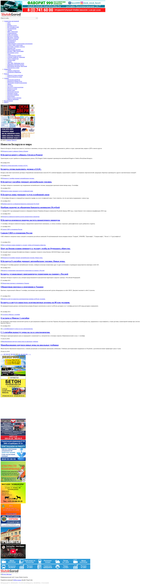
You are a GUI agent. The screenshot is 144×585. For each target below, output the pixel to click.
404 (26, 354)
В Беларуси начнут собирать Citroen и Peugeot (22, 155)
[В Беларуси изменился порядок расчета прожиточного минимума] (20, 216)
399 (14, 354)
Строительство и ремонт (14, 55)
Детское (9, 30)
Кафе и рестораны (12, 34)
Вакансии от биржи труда (14, 81)
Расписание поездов (13, 91)
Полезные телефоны (13, 94)
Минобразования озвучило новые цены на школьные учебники (30, 345)
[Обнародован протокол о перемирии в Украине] (15, 283)
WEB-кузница (17, 580)
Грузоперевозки (11, 28)
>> (30, 354)
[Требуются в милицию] (11, 543)
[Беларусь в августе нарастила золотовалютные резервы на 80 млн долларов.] (23, 299)
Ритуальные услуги (12, 52)
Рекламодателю (8, 101)
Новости (6, 73)
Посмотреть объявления (14, 72)
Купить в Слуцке (12, 88)
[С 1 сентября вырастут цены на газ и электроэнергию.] (17, 328)
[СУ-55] (13, 460)
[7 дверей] (18, 115)
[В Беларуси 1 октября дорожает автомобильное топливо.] (17, 178)
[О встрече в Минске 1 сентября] (10, 314)
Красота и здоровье (12, 36)
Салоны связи (11, 60)
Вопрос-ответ (11, 90)
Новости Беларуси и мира (14, 76)
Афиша (9, 84)
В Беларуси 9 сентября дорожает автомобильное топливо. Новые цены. (33, 261)
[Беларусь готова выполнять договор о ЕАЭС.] (14, 165)
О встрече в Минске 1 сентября (15, 318)
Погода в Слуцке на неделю (15, 87)
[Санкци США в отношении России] (11, 229)
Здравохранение (12, 33)
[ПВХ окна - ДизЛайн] (18, 127)
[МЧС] (11, 514)
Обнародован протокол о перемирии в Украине (22, 287)
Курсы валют (11, 96)
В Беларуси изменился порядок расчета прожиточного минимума (30, 220)
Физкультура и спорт (13, 67)
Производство (11, 48)
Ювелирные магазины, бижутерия (17, 66)
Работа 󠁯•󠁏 (6, 102)
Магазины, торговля (13, 37)
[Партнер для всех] (13, 418)
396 (7, 354)
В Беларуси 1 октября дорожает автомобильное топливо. (26, 182)
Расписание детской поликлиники (17, 82)
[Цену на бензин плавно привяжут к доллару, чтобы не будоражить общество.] (23, 245)
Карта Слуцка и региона (14, 98)
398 (12, 354)
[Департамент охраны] (11, 526)
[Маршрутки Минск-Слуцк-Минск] (13, 375)
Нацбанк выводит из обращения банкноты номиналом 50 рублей (30, 207)
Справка (6, 78)
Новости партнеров (12, 99)
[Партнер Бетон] (13, 439)
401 (19, 354)
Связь (9, 54)
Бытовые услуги (12, 25)
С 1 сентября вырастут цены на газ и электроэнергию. (25, 332)
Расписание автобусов (13, 79)
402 (22, 354)
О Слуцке (10, 85)
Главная (8, 140)
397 (9, 354)
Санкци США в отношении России (16, 233)
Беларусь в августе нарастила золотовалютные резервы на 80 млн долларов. (35, 302)
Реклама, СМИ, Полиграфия (15, 51)
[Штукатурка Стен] (13, 481)
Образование (11, 42)
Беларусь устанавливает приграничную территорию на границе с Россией (34, 274)
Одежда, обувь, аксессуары (15, 45)
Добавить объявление (13, 70)
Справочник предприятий (11, 21)
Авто (8, 22)
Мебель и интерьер (12, 39)
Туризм (9, 61)
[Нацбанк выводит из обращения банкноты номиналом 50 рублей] (20, 204)
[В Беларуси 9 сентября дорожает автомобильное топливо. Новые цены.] (22, 257)
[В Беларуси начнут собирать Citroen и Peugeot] (14, 151)
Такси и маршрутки (13, 58)
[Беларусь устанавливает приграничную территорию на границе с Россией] (22, 270)
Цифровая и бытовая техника (15, 64)
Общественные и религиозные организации (19, 43)
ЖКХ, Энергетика (12, 31)
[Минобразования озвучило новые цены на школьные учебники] (19, 341)
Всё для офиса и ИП (13, 27)
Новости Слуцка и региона (15, 75)
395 (5, 354)
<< (1, 354)
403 (24, 354)
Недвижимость (11, 40)
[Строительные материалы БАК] (18, 138)
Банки (9, 24)
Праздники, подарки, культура (16, 46)
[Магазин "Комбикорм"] (13, 503)
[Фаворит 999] (53, 11)
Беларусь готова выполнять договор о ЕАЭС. (21, 169)
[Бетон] (13, 396)
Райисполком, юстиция (14, 49)
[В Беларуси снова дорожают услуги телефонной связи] (17, 191)
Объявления (7, 69)
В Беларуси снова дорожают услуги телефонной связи (25, 194)
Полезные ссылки (12, 93)
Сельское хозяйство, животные (16, 57)
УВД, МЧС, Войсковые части (15, 63)
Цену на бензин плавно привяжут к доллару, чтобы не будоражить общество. (35, 248)
